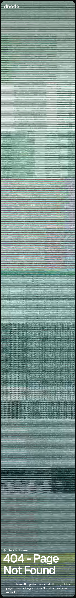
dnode (11, 6)
